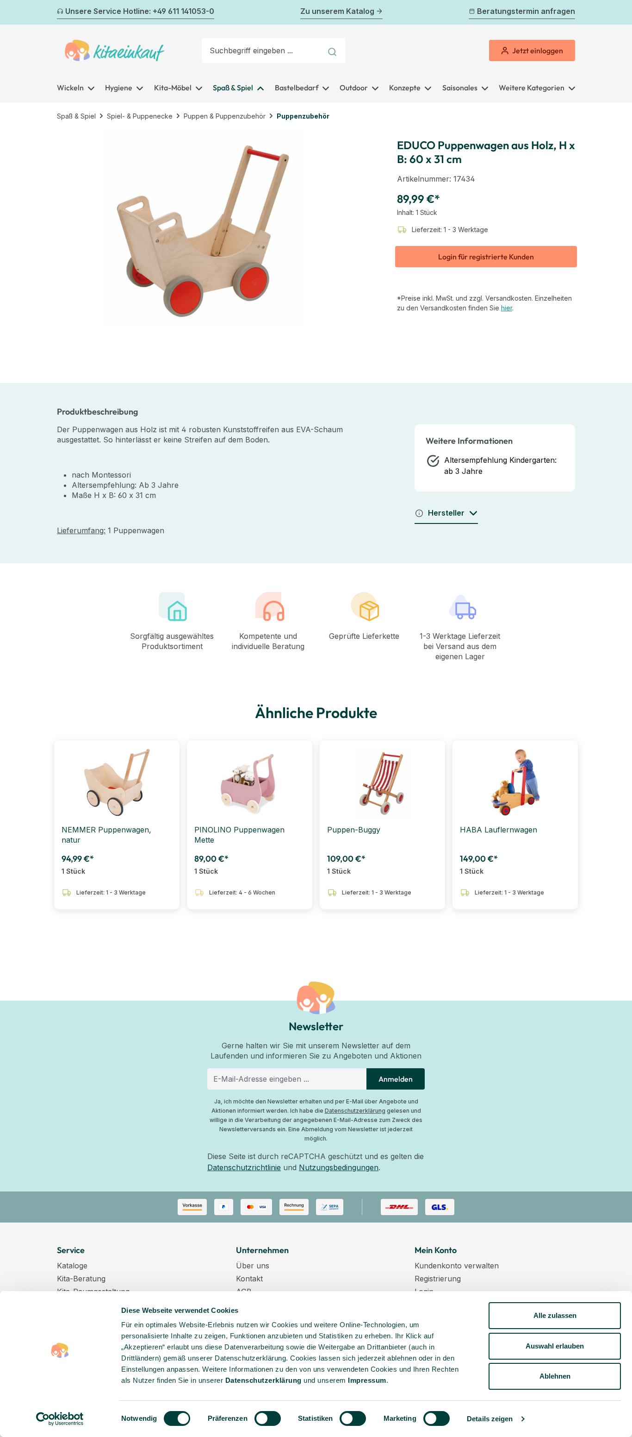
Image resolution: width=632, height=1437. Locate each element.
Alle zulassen (554, 1315)
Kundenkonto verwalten (457, 1265)
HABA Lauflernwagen (498, 829)
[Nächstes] (569, 12)
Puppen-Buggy (353, 829)
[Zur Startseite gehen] (114, 50)
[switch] (267, 1418)
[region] (204, 228)
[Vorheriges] (62, 12)
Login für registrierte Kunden (486, 256)
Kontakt (249, 1278)
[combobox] (262, 50)
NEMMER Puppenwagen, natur (106, 835)
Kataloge (72, 1265)
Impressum (367, 1380)
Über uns (252, 1265)
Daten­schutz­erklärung (263, 1380)
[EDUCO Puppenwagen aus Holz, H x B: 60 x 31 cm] (204, 228)
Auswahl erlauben (555, 1346)
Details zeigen (490, 1419)
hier (506, 308)
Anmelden (395, 1079)
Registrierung (438, 1278)
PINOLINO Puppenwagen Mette (239, 835)
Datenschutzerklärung (355, 1110)
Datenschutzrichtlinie (244, 1167)
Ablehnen (554, 1376)
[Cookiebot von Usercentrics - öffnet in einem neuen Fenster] (59, 1419)
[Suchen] (333, 50)
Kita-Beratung (81, 1278)
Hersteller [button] (446, 512)
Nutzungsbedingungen (338, 1167)
